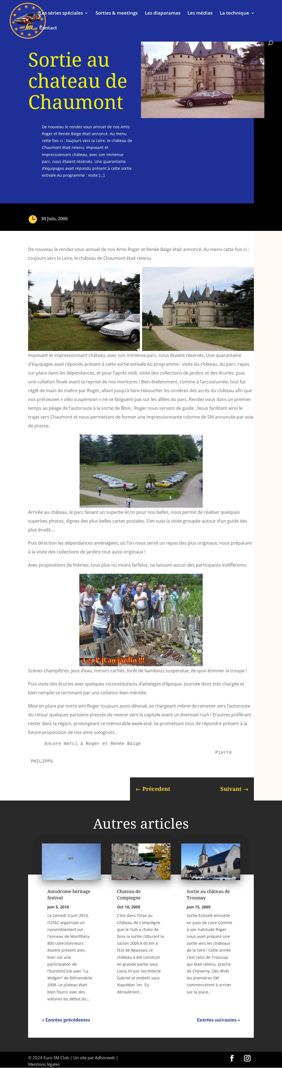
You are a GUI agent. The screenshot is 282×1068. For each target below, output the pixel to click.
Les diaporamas (162, 13)
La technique (234, 13)
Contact (48, 28)
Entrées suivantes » (218, 1020)
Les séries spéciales (61, 13)
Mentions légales (44, 1064)
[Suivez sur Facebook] (231, 1058)
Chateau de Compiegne (129, 894)
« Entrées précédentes (66, 1020)
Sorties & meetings (117, 13)
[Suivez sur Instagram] (247, 1058)
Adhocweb (105, 1057)
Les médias (200, 13)
